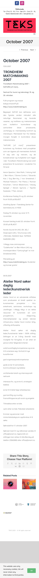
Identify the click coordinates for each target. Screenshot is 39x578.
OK (31, 571)
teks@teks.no (28, 14)
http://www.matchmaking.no (15, 107)
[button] (4, 484)
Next (32, 50)
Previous (24, 50)
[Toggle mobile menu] (34, 34)
